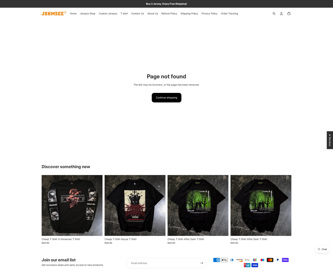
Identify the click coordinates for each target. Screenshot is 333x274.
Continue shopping (166, 97)
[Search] (274, 13)
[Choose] (97, 230)
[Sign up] (201, 263)
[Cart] (289, 13)
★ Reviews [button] (329, 140)
